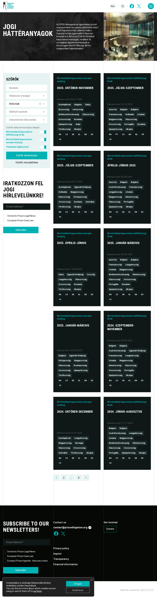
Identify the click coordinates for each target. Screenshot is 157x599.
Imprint (57, 553)
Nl (136, 134)
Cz (66, 134)
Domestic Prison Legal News (22, 216)
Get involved (110, 522)
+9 (60, 217)
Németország (131, 197)
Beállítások (77, 590)
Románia (78, 119)
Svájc (78, 124)
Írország (91, 274)
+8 (60, 139)
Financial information (65, 564)
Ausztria (113, 109)
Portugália (129, 124)
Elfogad (78, 584)
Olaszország (88, 114)
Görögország (65, 360)
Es (92, 134)
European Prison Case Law (21, 220)
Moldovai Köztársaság (69, 114)
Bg (60, 134)
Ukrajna (77, 129)
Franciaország (115, 114)
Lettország (78, 109)
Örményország (80, 197)
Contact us (59, 522)
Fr (143, 134)
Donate (110, 528)
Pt (116, 134)
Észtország (64, 109)
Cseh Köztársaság (117, 187)
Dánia (87, 105)
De (73, 134)
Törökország (64, 129)
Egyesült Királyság (82, 187)
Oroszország (64, 119)
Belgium (123, 109)
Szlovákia (90, 202)
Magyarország (115, 119)
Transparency (61, 559)
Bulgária (78, 105)
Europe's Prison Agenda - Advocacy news (27, 561)
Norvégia (79, 443)
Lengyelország (115, 192)
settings (37, 591)
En (85, 134)
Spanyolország (65, 124)
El (79, 134)
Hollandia (129, 114)
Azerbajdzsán (65, 105)
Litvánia (140, 114)
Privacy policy (61, 548)
